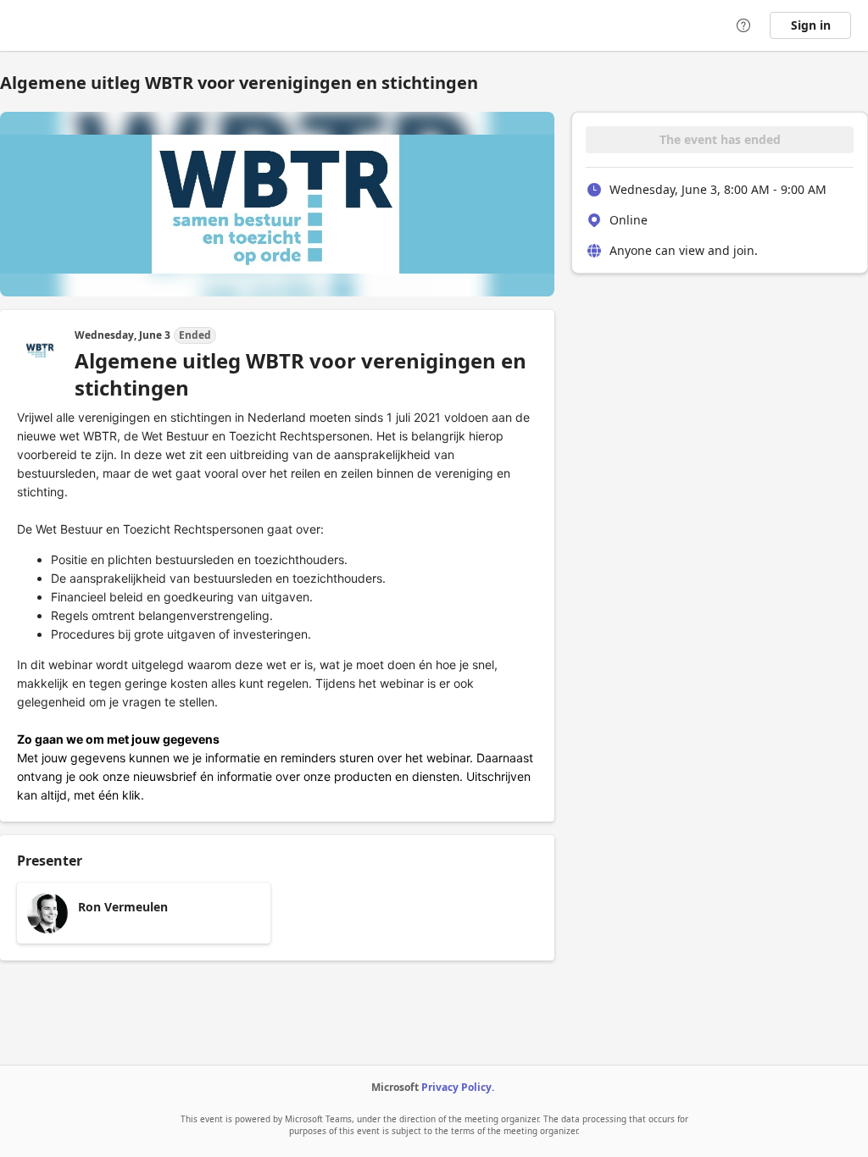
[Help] (743, 25)
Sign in (811, 25)
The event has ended (720, 139)
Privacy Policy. (457, 1087)
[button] (143, 913)
